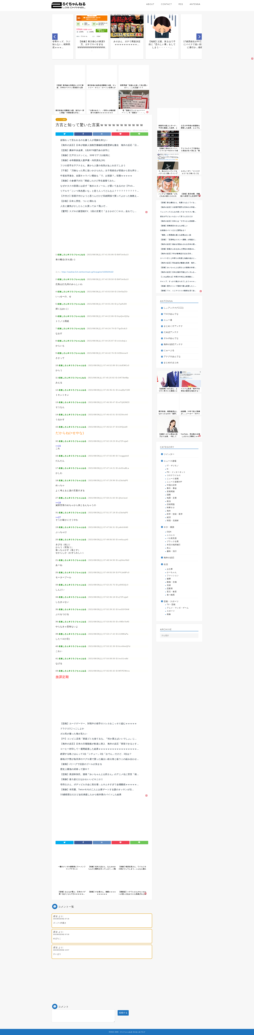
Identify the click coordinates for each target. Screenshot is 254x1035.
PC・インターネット (176, 472)
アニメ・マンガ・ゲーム (178, 608)
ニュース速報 (61, 119)
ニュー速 (168, 320)
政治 (169, 501)
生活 (166, 564)
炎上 (169, 548)
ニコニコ (171, 535)
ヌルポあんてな (171, 338)
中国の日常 (172, 485)
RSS (181, 4)
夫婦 (169, 585)
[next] (199, 36)
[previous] (55, 36)
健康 (169, 579)
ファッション (173, 576)
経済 (169, 517)
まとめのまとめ (171, 362)
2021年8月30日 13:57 (61, 950)
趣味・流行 (172, 551)
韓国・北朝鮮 (173, 521)
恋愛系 (170, 589)
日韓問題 (171, 504)
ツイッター (169, 454)
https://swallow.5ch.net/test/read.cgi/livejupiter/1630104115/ (88, 272)
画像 (169, 614)
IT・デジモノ (173, 466)
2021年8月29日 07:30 (61, 934)
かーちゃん (172, 572)
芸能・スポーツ (171, 601)
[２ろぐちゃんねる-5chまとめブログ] (68, 8)
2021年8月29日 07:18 (61, 919)
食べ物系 (171, 595)
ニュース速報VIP (174, 482)
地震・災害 (172, 498)
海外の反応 (169, 557)
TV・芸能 (171, 605)
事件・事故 (172, 488)
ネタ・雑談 (169, 527)
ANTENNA (195, 4)
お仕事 (170, 569)
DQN (169, 532)
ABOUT (150, 4)
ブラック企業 (173, 541)
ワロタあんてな (171, 314)
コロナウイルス (174, 475)
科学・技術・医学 (175, 514)
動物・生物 (172, 582)
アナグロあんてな (172, 356)
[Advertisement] (102, 232)
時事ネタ (171, 508)
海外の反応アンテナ (173, 344)
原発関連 (171, 491)
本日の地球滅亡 (174, 545)
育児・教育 (172, 592)
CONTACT (166, 4)
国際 (169, 495)
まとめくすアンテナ (173, 326)
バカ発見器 (172, 538)
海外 (169, 511)
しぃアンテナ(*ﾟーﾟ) (173, 308)
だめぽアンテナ (171, 332)
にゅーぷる (169, 350)
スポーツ (171, 611)
